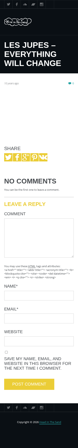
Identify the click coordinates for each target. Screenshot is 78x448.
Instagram (41, 4)
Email (11, 309)
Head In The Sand (50, 422)
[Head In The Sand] (22, 22)
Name (11, 286)
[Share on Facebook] (17, 157)
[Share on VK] (43, 157)
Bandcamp (33, 4)
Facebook (16, 4)
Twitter (8, 4)
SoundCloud (25, 4)
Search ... (50, 4)
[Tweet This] (8, 157)
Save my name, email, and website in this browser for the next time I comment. (37, 363)
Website (13, 331)
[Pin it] (34, 157)
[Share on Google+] (26, 157)
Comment (15, 214)
